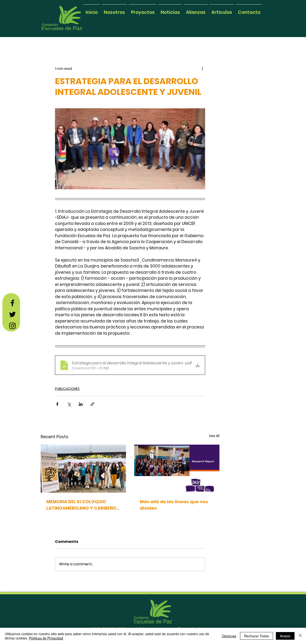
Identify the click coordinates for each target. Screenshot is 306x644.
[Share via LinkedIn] (80, 404)
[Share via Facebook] (57, 404)
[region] (67, 3)
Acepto (285, 635)
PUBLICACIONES (67, 388)
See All (214, 435)
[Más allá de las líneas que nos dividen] (176, 469)
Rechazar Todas (256, 635)
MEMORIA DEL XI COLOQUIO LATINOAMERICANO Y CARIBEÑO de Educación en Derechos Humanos (81, 505)
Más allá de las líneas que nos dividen (174, 505)
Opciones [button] (229, 635)
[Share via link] (92, 404)
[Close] (300, 636)
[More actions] (202, 68)
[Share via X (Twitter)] (69, 404)
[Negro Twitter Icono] (12, 314)
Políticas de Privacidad (46, 638)
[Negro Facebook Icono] (12, 303)
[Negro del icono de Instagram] (12, 326)
